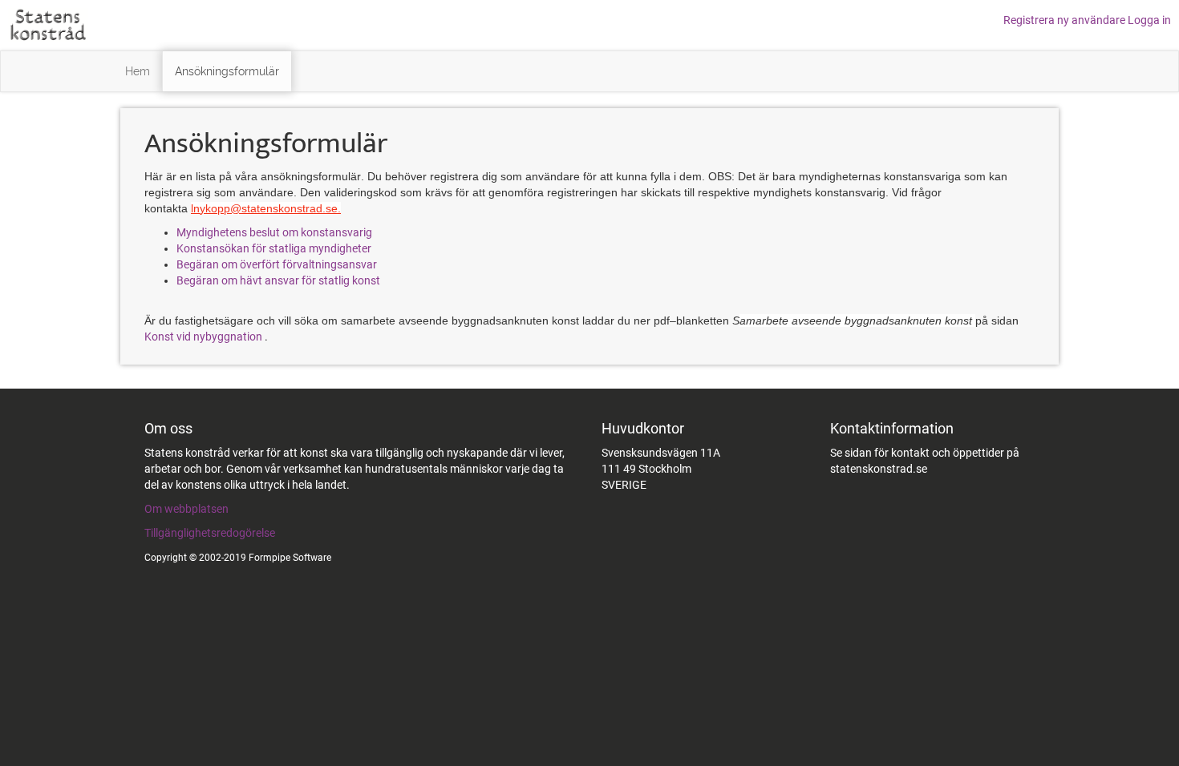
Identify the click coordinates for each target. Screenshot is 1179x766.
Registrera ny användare (1065, 20)
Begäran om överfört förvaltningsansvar (279, 264)
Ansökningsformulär (227, 71)
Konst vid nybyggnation (204, 336)
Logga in (1149, 20)
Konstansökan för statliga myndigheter (273, 248)
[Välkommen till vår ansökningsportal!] (48, 24)
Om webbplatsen (186, 508)
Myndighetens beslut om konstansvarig (274, 232)
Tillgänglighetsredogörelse (209, 532)
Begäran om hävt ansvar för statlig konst (279, 280)
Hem (137, 71)
